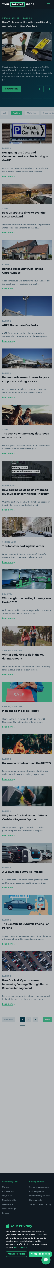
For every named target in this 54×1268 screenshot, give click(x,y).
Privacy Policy (20, 1247)
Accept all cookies (40, 1254)
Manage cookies (16, 1254)
